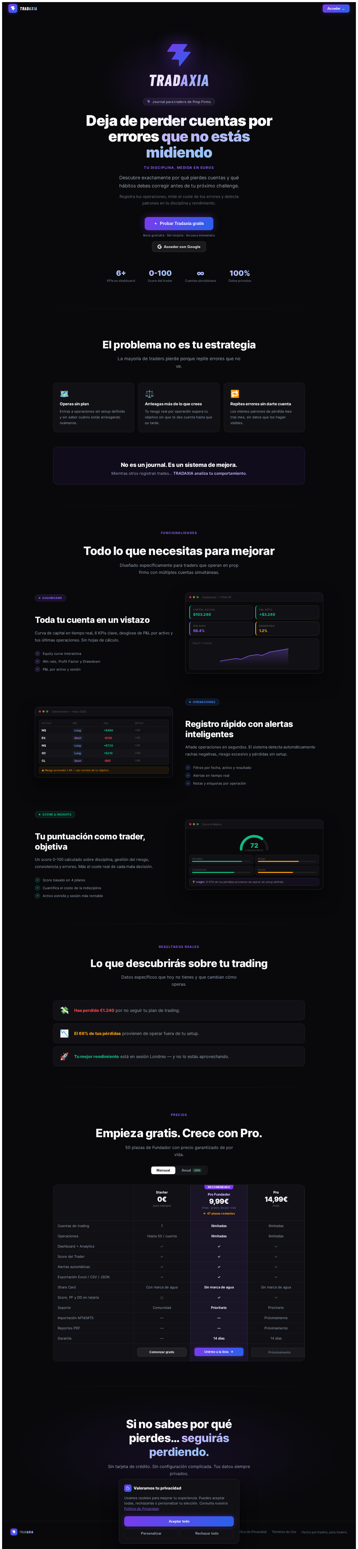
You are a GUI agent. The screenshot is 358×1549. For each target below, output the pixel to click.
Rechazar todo (207, 1533)
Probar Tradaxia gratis (182, 223)
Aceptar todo (179, 1521)
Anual (191, 1170)
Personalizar (151, 1533)
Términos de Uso (284, 1532)
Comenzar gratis (161, 1352)
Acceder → (336, 8)
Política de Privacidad (251, 1532)
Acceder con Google (182, 247)
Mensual (163, 1170)
